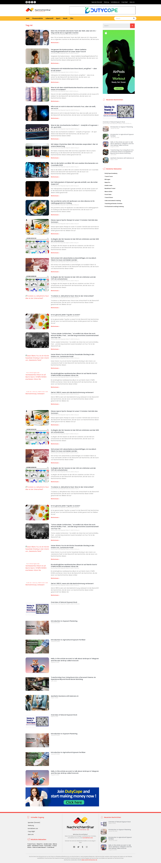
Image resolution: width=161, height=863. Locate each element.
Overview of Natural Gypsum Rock (64, 602)
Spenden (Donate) (97, 2)
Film (71, 18)
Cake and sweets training (113, 200)
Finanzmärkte (37, 18)
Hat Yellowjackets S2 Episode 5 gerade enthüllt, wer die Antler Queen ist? (74, 183)
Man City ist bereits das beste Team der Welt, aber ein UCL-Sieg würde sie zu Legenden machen (73, 32)
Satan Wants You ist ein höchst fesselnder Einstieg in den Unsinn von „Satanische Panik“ (72, 355)
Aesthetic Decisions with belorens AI (64, 696)
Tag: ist (29, 25)
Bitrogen (107, 179)
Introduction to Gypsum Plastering (64, 621)
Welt (27, 18)
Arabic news (108, 185)
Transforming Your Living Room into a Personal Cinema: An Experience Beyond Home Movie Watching (73, 678)
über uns (132, 2)
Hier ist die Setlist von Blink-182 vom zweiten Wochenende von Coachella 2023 (74, 164)
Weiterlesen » (55, 42)
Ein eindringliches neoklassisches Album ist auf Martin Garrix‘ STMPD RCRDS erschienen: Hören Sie (74, 374)
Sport (58, 18)
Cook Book (50, 847)
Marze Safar (108, 191)
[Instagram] (32, 2)
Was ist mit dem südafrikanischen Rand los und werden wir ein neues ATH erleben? (74, 88)
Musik (65, 18)
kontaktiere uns (115, 2)
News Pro (107, 182)
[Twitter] (29, 2)
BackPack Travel (110, 188)
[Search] (133, 18)
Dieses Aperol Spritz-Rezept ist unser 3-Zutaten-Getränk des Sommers (74, 221)
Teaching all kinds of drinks (113, 203)
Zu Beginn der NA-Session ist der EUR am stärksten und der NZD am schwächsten (75, 240)
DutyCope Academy (111, 173)
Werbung (106, 2)
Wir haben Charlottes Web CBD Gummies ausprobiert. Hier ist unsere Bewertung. (74, 145)
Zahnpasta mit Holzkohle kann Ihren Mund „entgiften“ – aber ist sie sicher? (74, 69)
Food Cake (108, 194)
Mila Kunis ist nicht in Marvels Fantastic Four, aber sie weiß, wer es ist (73, 107)
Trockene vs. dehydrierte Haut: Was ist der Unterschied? (72, 296)
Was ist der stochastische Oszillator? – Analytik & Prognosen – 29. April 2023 (75, 126)
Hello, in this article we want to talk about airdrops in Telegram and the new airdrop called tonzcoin (75, 659)
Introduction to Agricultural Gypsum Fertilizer (68, 640)
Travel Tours (109, 176)
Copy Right (124, 2)
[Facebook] (27, 2)
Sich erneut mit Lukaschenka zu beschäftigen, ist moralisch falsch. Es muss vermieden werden (73, 259)
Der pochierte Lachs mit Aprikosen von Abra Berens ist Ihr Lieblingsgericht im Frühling (73, 202)
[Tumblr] (35, 2)
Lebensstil (49, 18)
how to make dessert (39, 847)
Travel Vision (109, 197)
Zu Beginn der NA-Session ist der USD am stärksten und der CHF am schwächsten (73, 278)
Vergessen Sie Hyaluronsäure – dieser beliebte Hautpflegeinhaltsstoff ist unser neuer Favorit (68, 50)
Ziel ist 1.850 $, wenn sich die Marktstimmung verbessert (72, 392)
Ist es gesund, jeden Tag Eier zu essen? (65, 315)
